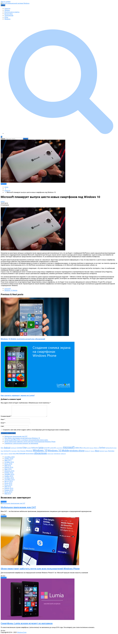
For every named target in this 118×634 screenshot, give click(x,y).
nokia (77, 448)
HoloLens (34, 448)
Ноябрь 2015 (8, 476)
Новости (7, 8)
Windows (7, 19)
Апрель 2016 (8, 467)
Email (3, 423)
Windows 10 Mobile (10, 290)
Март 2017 (8, 460)
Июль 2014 (8, 492)
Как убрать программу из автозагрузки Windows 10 (22, 438)
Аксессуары (8, 14)
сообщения (63, 453)
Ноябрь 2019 (8, 459)
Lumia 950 (53, 447)
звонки (10, 453)
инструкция (20, 453)
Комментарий (6, 416)
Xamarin (92, 451)
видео (2, 453)
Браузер (101, 451)
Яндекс (106, 451)
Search (3, 138)
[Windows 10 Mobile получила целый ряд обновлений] (35, 335)
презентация (50, 453)
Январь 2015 (8, 490)
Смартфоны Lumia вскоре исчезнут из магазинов (21, 443)
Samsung (92, 447)
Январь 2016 (8, 473)
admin (3, 201)
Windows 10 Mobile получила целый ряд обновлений (23, 339)
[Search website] (60, 133)
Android (7, 447)
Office (81, 448)
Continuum (13, 447)
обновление (40, 453)
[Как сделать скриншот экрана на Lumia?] (37, 392)
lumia (40, 447)
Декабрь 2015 (9, 474)
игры (14, 453)
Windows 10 (40, 450)
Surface (102, 448)
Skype (95, 447)
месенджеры (30, 453)
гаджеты (6, 453)
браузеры (111, 451)
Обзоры (7, 10)
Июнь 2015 (8, 485)
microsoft (7, 289)
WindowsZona (21, 632)
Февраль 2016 (9, 471)
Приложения (8, 15)
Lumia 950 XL (59, 447)
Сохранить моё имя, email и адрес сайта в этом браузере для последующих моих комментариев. (36, 430)
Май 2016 (7, 466)
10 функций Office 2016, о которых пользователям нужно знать (26, 440)
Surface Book (109, 447)
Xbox (97, 451)
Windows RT (87, 451)
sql (98, 447)
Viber (18, 451)
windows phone (76, 450)
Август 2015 (8, 481)
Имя (3, 419)
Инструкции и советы (11, 12)
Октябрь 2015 (9, 478)
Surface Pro (7, 451)
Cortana (19, 448)
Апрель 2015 (8, 488)
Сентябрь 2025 (9, 457)
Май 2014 (7, 494)
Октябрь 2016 (9, 462)
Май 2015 (7, 487)
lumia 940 (47, 447)
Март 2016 (8, 469)
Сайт (2, 426)
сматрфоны (57, 453)
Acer (2, 447)
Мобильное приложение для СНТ (15, 436)
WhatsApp (23, 451)
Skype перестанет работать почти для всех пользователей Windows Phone (29, 442)
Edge (25, 448)
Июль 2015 (8, 483)
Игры (6, 17)
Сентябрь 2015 (9, 480)
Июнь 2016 (8, 464)
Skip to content (5, 1)
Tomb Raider (14, 451)
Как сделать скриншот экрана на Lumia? (18, 395)
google (29, 447)
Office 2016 (86, 447)
